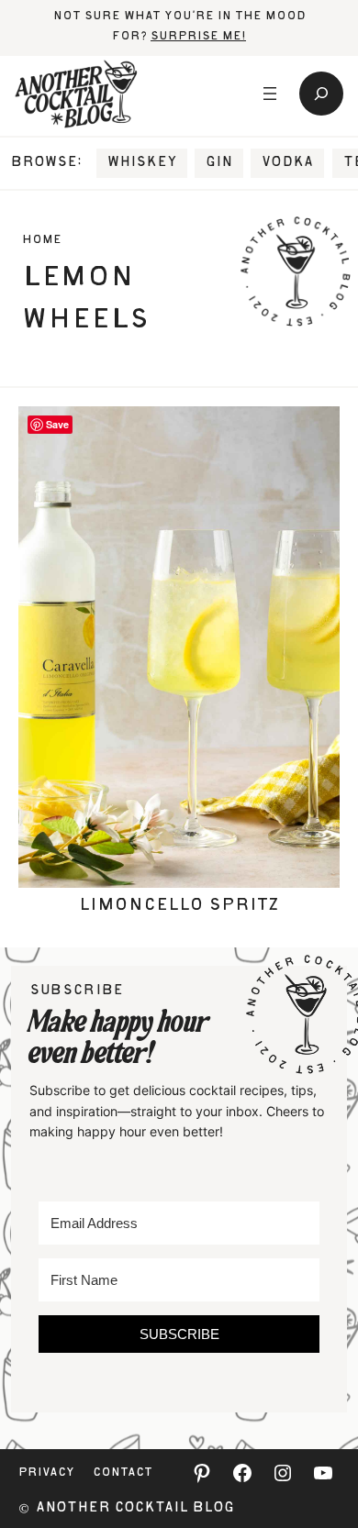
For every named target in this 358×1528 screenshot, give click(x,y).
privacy (46, 1473)
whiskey (141, 163)
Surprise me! (198, 37)
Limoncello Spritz (179, 906)
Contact (122, 1473)
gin (219, 163)
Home (42, 241)
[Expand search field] (321, 94)
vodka (287, 163)
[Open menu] (270, 94)
